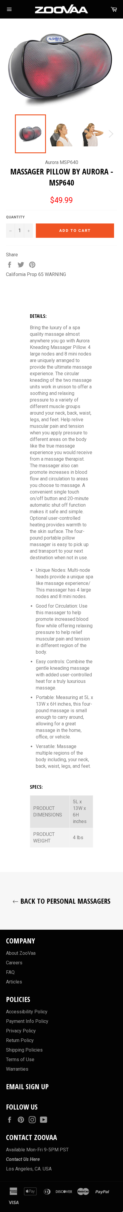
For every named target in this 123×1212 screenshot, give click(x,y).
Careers (14, 963)
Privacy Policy (21, 1031)
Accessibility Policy (26, 1012)
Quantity (15, 217)
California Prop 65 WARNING (36, 274)
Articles (14, 982)
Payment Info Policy (27, 1021)
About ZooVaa (21, 953)
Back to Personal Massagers (64, 901)
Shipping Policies (24, 1050)
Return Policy (20, 1040)
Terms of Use (20, 1059)
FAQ (10, 972)
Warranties (17, 1069)
